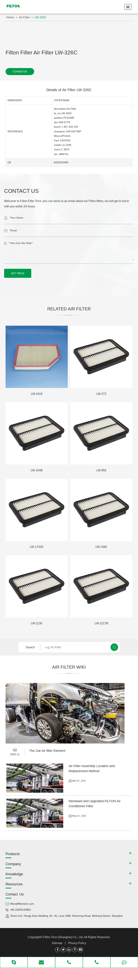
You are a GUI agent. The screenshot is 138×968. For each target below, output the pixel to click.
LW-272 (101, 393)
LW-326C (40, 17)
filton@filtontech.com (22, 903)
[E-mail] (41, 962)
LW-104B (37, 470)
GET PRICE (17, 273)
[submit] (114, 647)
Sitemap (57, 943)
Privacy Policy (77, 943)
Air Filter (24, 17)
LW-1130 (36, 623)
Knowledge (14, 874)
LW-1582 (101, 546)
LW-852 (101, 470)
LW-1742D (36, 546)
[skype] (13, 962)
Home (10, 17)
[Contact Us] (124, 962)
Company (13, 864)
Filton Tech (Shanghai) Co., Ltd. (63, 937)
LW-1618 (36, 393)
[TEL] (69, 962)
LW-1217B (101, 623)
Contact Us (20, 71)
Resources (14, 884)
